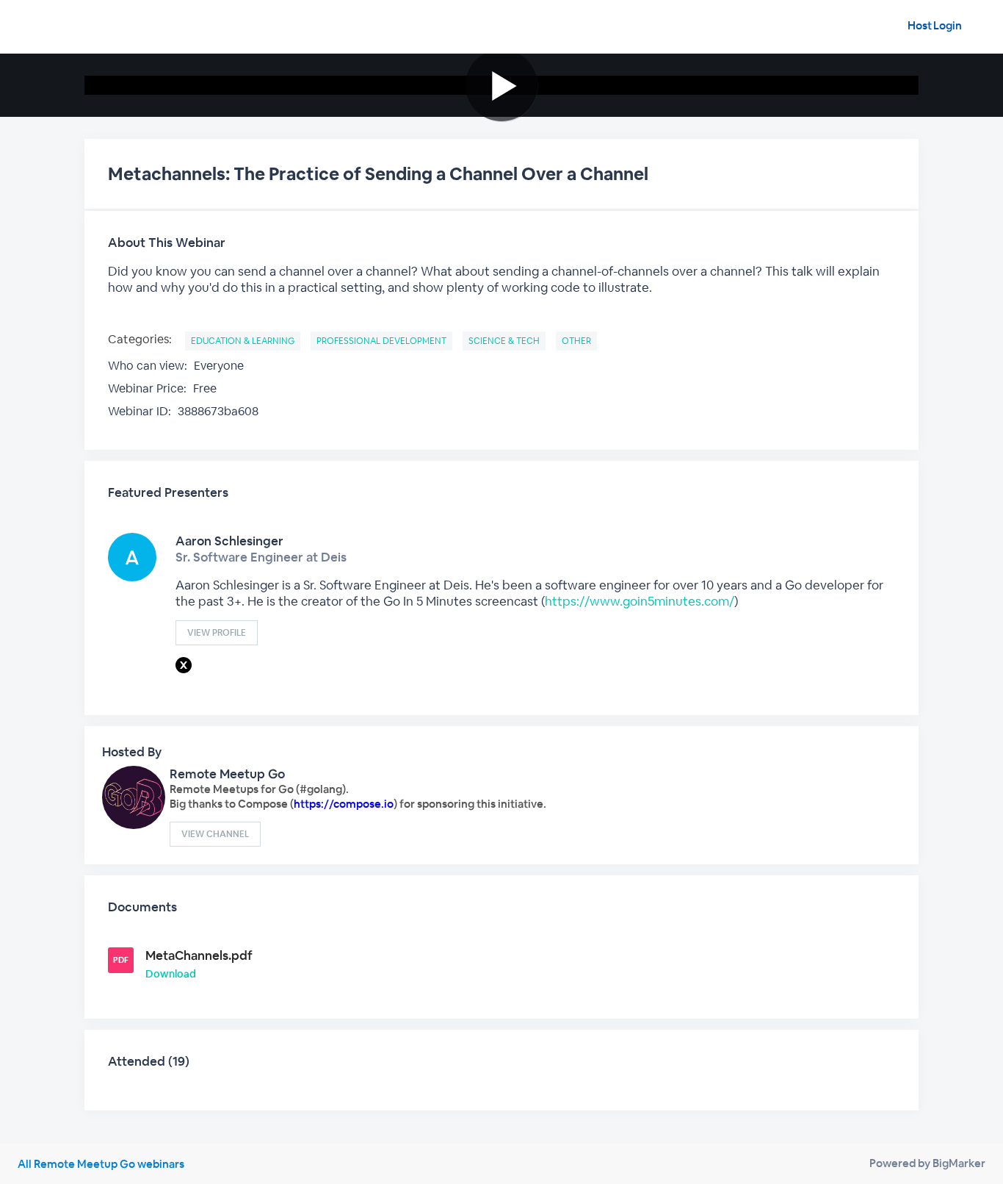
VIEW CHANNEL (215, 834)
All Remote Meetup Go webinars (101, 1164)
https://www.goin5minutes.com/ (639, 601)
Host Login (935, 25)
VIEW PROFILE (216, 633)
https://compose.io (344, 804)
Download (170, 973)
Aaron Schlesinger (229, 541)
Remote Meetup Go (227, 774)
